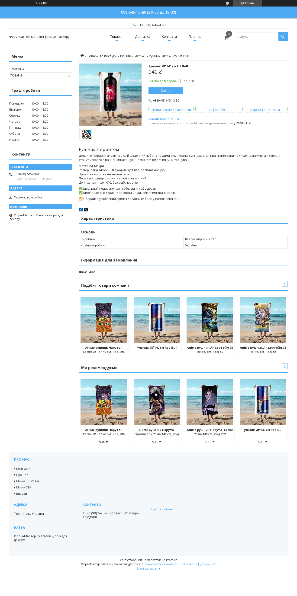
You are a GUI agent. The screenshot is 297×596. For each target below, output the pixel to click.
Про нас (194, 36)
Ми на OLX (23, 487)
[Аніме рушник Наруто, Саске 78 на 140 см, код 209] (209, 402)
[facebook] (81, 210)
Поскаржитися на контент (159, 564)
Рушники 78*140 (132, 56)
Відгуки (21, 493)
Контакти (169, 36)
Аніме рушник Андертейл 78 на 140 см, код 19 (210, 349)
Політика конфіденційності (198, 564)
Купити (166, 90)
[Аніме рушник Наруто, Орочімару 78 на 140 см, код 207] (156, 402)
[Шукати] (283, 36)
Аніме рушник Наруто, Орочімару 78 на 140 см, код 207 (156, 432)
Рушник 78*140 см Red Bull (156, 347)
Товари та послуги (101, 56)
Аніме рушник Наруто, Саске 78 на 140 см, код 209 (210, 432)
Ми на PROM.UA (27, 481)
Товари (116, 36)
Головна (17, 69)
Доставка (142, 36)
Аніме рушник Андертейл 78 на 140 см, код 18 (263, 349)
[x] (86, 210)
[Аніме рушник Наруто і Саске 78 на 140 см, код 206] (103, 320)
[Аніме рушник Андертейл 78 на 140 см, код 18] (262, 320)
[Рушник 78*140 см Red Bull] (156, 320)
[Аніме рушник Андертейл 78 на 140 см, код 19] (209, 320)
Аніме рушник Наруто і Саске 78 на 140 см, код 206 (103, 349)
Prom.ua (171, 560)
